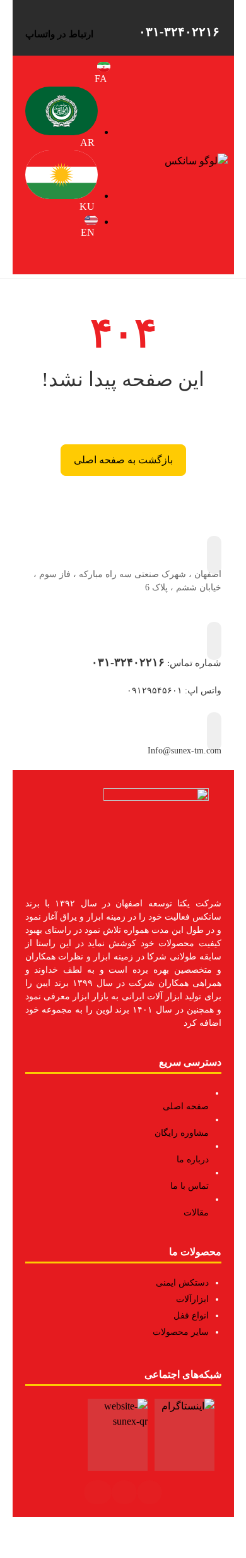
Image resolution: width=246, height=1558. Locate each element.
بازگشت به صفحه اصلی (123, 459)
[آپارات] (98, 1492)
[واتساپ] (124, 1492)
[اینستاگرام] (149, 1492)
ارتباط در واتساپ (59, 34)
